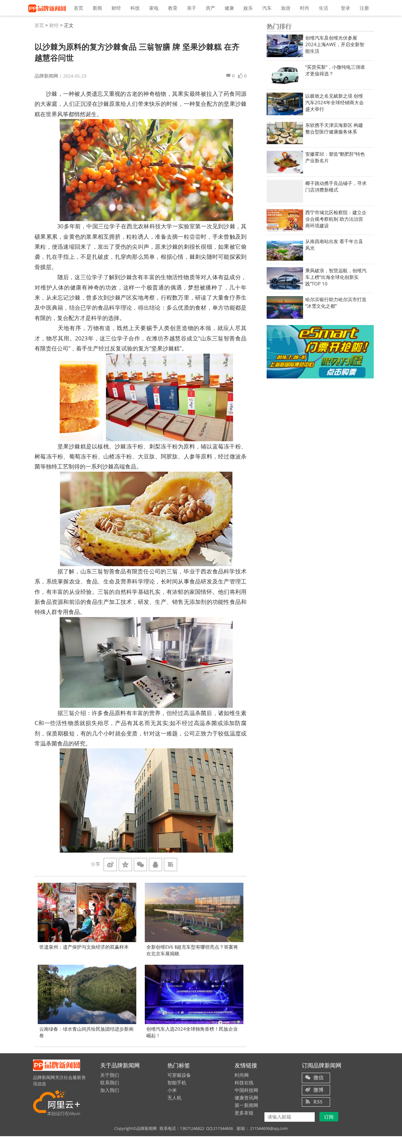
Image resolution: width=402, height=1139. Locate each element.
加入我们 (109, 1090)
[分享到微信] (140, 864)
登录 (345, 8)
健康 (229, 8)
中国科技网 (246, 1090)
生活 (323, 8)
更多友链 (244, 1112)
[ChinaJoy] (320, 351)
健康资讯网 (246, 1097)
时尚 (304, 8)
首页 (78, 8)
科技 (135, 8)
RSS (318, 1101)
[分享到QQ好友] (155, 864)
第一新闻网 (246, 1105)
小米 (172, 1090)
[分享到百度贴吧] (170, 864)
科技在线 (244, 1082)
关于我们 (109, 1075)
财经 (116, 8)
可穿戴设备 (179, 1075)
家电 (154, 8)
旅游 (286, 8)
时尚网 (242, 1075)
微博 (318, 1089)
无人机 (174, 1097)
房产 (210, 8)
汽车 (267, 8)
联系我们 (109, 1082)
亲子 (191, 8)
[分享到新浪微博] (110, 864)
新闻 (97, 8)
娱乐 (248, 8)
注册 (364, 8)
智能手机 (176, 1082)
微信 (318, 1077)
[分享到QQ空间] (125, 864)
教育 (172, 8)
